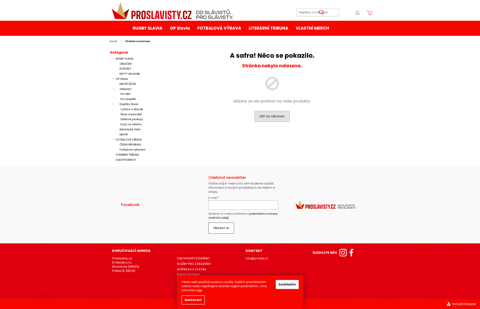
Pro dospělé (128, 99)
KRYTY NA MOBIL (130, 74)
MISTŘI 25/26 (128, 84)
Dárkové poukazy (132, 119)
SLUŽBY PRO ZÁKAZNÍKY (194, 264)
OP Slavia (122, 79)
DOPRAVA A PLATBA (191, 269)
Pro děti (126, 94)
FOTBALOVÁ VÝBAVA (129, 139)
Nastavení (193, 300)
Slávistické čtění (130, 129)
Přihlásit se (221, 228)
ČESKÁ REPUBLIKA (130, 144)
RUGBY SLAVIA (124, 59)
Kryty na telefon (131, 124)
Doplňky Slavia (129, 104)
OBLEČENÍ (126, 64)
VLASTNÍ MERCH (126, 160)
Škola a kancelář (131, 114)
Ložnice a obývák (132, 109)
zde (199, 290)
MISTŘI (124, 134)
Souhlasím (287, 284)
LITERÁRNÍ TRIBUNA (127, 155)
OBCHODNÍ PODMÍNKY (193, 258)
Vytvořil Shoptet (464, 304)
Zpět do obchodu (272, 116)
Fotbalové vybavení (132, 149)
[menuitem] (147, 28)
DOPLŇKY (125, 69)
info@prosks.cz (257, 258)
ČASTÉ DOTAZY (188, 275)
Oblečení (125, 89)
